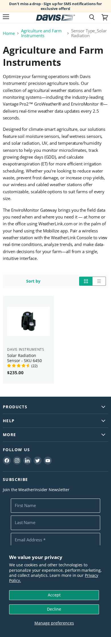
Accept (54, 595)
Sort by (33, 281)
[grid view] (85, 281)
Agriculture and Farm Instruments (41, 33)
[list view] (99, 281)
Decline (54, 609)
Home (9, 33)
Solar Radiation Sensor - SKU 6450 (24, 358)
